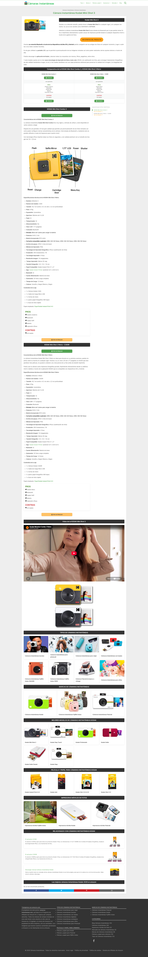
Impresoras (106, 3)
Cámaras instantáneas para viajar (67, 910)
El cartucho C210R (31, 839)
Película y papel (96, 3)
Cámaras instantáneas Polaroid (101, 910)
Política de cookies (95, 950)
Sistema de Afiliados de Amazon (113, 950)
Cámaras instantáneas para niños (67, 921)
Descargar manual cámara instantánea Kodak (39, 870)
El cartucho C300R (31, 854)
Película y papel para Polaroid (66, 933)
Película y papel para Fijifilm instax (67, 935)
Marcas (88, 3)
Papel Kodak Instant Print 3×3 (43, 306)
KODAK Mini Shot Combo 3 (100, 110)
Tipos (81, 3)
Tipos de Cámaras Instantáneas (102, 936)
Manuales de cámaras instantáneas (103, 929)
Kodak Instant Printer (36, 270)
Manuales (114, 3)
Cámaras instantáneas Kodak (101, 912)
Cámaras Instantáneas (68, 10)
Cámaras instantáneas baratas (66, 912)
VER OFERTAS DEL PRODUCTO (91, 39)
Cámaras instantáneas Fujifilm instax (103, 914)
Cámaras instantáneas (80, 10)
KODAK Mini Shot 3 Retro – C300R (102, 113)
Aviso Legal (69, 950)
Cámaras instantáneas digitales (66, 917)
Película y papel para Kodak (65, 930)
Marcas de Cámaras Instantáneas (102, 932)
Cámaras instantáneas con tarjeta (67, 914)
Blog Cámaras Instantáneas (100, 923)
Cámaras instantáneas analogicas (67, 919)
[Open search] (125, 3)
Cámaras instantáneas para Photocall (68, 923)
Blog (120, 3)
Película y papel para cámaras (101, 934)
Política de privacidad (81, 950)
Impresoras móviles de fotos (100, 927)
